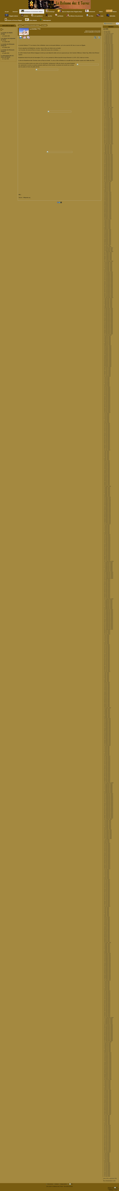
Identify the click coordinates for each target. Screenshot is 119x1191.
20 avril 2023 (107, 855)
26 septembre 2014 (108, 64)
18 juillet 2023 (107, 963)
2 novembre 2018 (108, 262)
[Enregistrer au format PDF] (24, 38)
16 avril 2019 (107, 394)
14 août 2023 (107, 995)
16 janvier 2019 (107, 353)
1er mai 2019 (107, 412)
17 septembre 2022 (108, 802)
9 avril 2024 (107, 1161)
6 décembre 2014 (108, 149)
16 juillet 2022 (107, 726)
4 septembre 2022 (108, 786)
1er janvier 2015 (108, 181)
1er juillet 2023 (107, 942)
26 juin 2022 (107, 701)
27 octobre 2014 (108, 101)
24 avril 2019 (107, 404)
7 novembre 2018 (108, 268)
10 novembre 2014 (108, 118)
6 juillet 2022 (107, 713)
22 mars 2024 (107, 1139)
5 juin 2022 (106, 676)
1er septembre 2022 (108, 782)
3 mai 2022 (106, 636)
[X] (61, 202)
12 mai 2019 (107, 425)
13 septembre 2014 (108, 48)
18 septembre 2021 (108, 619)
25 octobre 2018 (108, 252)
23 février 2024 (107, 1106)
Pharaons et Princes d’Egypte (14, 20)
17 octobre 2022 (108, 838)
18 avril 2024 (107, 1172)
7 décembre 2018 (108, 304)
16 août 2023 (107, 998)
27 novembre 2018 (108, 292)
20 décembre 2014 (108, 166)
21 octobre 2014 (108, 94)
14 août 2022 (107, 761)
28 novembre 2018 (108, 294)
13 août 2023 (107, 994)
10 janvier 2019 (107, 346)
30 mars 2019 (107, 373)
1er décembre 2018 (108, 297)
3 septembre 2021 (108, 601)
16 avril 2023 (107, 850)
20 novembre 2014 (108, 130)
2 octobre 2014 (107, 71)
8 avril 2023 (107, 841)
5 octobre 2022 (107, 824)
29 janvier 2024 (107, 1075)
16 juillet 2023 (107, 960)
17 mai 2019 (107, 431)
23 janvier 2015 (107, 208)
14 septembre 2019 (108, 577)
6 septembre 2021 (108, 605)
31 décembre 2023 (108, 1040)
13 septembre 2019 (108, 575)
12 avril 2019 (107, 389)
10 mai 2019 (107, 423)
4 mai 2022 (106, 637)
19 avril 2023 (107, 854)
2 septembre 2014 (108, 35)
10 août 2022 (107, 756)
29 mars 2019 (107, 372)
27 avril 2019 (107, 407)
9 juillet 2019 (107, 496)
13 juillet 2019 (107, 500)
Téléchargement (46, 20)
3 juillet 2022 (107, 710)
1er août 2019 (107, 523)
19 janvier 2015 (107, 203)
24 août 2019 (107, 551)
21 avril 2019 (107, 400)
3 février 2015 (107, 221)
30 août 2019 (107, 559)
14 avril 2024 (107, 1167)
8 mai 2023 (106, 877)
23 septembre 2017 (108, 248)
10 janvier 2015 (107, 192)
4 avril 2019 (107, 379)
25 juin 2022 (107, 700)
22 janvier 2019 (107, 360)
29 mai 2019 (107, 446)
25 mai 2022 (107, 663)
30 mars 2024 (107, 1149)
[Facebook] (58, 202)
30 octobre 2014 (108, 105)
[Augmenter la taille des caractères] (95, 38)
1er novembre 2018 (108, 261)
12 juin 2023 (107, 919)
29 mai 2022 (107, 667)
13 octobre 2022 (108, 833)
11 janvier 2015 (107, 193)
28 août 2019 (107, 556)
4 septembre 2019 (108, 565)
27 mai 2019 (107, 444)
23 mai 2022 (107, 660)
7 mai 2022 (106, 641)
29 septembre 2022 (108, 816)
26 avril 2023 (107, 862)
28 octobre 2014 (108, 102)
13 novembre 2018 (108, 275)
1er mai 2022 (107, 634)
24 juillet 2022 (107, 735)
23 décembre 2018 (108, 324)
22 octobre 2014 (108, 95)
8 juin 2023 (106, 914)
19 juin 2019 (107, 471)
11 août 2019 (107, 536)
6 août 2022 (107, 751)
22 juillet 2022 (107, 733)
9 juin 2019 (106, 459)
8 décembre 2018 (108, 306)
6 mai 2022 (106, 640)
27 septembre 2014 (108, 65)
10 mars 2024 (107, 1125)
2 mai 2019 (106, 413)
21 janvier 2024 (107, 1066)
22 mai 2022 (107, 659)
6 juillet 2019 (107, 492)
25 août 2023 (107, 1009)
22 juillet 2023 (107, 968)
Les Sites (90, 16)
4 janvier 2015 (107, 185)
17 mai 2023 (107, 888)
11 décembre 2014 (108, 156)
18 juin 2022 (107, 692)
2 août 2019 (107, 525)
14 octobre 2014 (108, 85)
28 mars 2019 (107, 371)
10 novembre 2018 (108, 272)
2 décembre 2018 (108, 298)
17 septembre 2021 (108, 618)
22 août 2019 (107, 549)
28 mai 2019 (107, 445)
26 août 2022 (107, 775)
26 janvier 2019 (107, 365)
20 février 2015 (107, 241)
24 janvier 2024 (107, 1069)
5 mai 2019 (106, 417)
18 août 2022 (107, 766)
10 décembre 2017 (108, 250)
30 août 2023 (107, 1015)
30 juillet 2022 (107, 743)
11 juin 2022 (107, 683)
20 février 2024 (107, 1102)
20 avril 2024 (107, 1175)
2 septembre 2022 (108, 784)
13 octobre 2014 (108, 84)
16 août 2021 (107, 579)
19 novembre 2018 (108, 283)
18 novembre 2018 (108, 281)
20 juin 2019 (107, 473)
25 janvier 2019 (107, 364)
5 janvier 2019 (107, 339)
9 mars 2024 (107, 1124)
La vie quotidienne (38, 16)
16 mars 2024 (107, 1132)
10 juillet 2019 (107, 497)
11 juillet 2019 (107, 498)
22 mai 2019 (107, 438)
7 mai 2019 (106, 419)
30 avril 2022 (107, 632)
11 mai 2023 (107, 880)
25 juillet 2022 (107, 736)
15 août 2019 (107, 540)
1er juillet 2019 (107, 486)
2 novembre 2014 (108, 108)
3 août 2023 (107, 982)
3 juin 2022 (106, 674)
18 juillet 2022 (107, 728)
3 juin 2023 (106, 908)
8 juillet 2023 (107, 951)
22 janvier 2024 (107, 1067)
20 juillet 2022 (107, 730)
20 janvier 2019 (107, 358)
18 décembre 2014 (108, 164)
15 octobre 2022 (108, 836)
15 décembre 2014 (108, 160)
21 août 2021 (107, 585)
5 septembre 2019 (108, 566)
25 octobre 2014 (108, 99)
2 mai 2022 (106, 635)
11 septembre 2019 (108, 573)
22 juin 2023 (107, 931)
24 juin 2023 (107, 934)
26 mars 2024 (107, 1144)
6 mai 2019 (106, 418)
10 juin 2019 (107, 461)
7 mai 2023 (106, 876)
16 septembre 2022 (108, 801)
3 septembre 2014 (108, 36)
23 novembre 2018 (108, 287)
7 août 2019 (107, 531)
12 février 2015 (107, 232)
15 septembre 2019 (108, 578)
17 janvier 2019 (107, 354)
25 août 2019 (107, 553)
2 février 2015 (107, 220)
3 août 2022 (107, 747)
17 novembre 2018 (108, 280)
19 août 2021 (107, 583)
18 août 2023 (107, 1000)
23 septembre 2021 (108, 625)
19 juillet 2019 (107, 508)
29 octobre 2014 (108, 103)
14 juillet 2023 (107, 958)
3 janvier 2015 (107, 183)
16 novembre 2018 (108, 279)
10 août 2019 (107, 534)
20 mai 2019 (107, 435)
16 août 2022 (107, 763)
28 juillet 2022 (107, 740)
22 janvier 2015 (107, 206)
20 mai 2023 (107, 891)
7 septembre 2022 (108, 790)
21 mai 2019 (107, 436)
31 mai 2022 (107, 670)
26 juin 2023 (107, 936)
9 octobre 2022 (107, 828)
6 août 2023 (107, 986)
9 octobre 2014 (107, 79)
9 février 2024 (107, 1089)
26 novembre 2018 (108, 291)
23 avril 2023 (107, 859)
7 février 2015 (107, 226)
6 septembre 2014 (108, 39)
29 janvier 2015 (107, 215)
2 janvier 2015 (107, 182)
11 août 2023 (107, 992)
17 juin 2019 (107, 469)
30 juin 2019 (107, 485)
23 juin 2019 (107, 476)
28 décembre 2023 (108, 1037)
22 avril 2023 (107, 857)
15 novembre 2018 (108, 278)
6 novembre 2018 (108, 267)
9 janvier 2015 (107, 191)
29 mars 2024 (107, 1148)
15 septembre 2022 (108, 799)
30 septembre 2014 (108, 68)
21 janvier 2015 (107, 205)
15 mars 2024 (107, 1131)
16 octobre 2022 (108, 837)
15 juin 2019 (107, 467)
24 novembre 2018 (108, 289)
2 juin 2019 (106, 451)
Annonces (15, 11)
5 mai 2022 (106, 638)
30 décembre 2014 (108, 179)
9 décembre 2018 (108, 307)
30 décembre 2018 (108, 332)
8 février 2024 (107, 1087)
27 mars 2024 (107, 1146)
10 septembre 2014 (108, 44)
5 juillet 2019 (107, 491)
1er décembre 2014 (108, 143)
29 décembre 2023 (108, 1038)
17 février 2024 (107, 1098)
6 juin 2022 (106, 677)
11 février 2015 (107, 231)
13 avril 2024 (107, 1166)
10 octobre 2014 (108, 80)
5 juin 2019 (106, 454)
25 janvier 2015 (107, 210)
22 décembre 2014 (108, 169)
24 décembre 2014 (108, 171)
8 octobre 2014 (107, 78)
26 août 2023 (107, 1010)
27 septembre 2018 (108, 251)
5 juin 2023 (106, 911)
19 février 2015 (107, 240)
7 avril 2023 (107, 839)
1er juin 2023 (107, 906)
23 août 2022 (107, 772)
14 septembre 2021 (108, 614)
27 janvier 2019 (107, 366)
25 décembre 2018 (108, 326)
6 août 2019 (107, 530)
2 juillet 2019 (107, 487)
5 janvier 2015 (107, 186)
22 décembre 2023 (108, 1029)
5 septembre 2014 (108, 38)
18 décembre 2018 (108, 318)
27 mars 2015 (107, 245)
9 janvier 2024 (107, 1051)
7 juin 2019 (106, 457)
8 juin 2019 (106, 458)
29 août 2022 (107, 779)
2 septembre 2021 (108, 600)
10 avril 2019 (107, 387)
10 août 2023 (107, 991)
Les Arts (50, 16)
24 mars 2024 (107, 1142)
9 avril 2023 (107, 842)
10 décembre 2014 (108, 154)
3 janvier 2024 (107, 1044)
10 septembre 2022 (108, 793)
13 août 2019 (107, 538)
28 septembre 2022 (108, 815)
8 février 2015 (107, 227)
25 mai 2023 (107, 897)
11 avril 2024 (107, 1164)
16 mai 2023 (107, 887)
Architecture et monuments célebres (33, 11)
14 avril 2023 (107, 848)
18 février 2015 (107, 239)
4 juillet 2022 (107, 711)
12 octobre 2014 (108, 83)
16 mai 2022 (107, 652)
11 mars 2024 (107, 1126)
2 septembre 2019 (108, 562)
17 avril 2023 (107, 851)
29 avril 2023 (107, 866)
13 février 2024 (107, 1094)
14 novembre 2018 (108, 277)
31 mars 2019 (107, 375)
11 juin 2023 (107, 918)
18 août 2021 (107, 582)
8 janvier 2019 (107, 343)
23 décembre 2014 (108, 170)
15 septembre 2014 (108, 50)
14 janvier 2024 (107, 1057)
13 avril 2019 (107, 390)
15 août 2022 (107, 762)
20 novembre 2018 (108, 284)
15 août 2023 (107, 997)
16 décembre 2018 (108, 315)
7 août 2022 (107, 752)
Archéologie (51, 11)
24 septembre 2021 (108, 626)
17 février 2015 (107, 238)
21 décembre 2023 (108, 1028)
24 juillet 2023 (107, 970)
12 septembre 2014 (108, 47)
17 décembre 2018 (108, 316)
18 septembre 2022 (108, 803)
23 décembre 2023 (108, 1031)
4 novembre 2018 (108, 264)
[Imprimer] (20, 38)
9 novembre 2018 (108, 271)
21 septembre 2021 (108, 623)
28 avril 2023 (107, 865)
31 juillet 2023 (107, 979)
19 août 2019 (107, 545)
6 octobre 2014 (107, 76)
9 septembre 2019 (108, 571)
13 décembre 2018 (108, 312)
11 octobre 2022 (108, 831)
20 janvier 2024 (107, 1064)
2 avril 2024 (107, 1153)
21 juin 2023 (107, 930)
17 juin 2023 (107, 925)
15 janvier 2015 (107, 198)
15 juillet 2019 (107, 503)
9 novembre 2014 (108, 117)
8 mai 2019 (106, 421)
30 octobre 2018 (108, 258)
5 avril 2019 (107, 381)
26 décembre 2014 (108, 174)
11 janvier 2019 (107, 347)
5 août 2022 (107, 750)
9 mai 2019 (106, 422)
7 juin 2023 (106, 913)
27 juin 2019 (107, 481)
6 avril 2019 (107, 382)
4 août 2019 (107, 527)
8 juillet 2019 (107, 494)
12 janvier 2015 (107, 194)
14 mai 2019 (107, 428)
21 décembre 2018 (108, 321)
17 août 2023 (107, 999)
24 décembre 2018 (108, 325)
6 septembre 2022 (108, 789)
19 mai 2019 (107, 434)
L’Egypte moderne (13, 16)
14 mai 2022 (107, 649)
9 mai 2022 (106, 643)
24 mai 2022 (107, 661)
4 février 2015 (107, 222)
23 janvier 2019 (107, 361)
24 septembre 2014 (108, 61)
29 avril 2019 (107, 410)
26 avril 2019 (107, 406)
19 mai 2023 (107, 890)
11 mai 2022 (107, 646)
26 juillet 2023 (107, 972)
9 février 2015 (107, 228)
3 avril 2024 (107, 1154)
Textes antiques (33, 20)
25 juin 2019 (107, 479)
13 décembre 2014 (108, 158)
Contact (57, 1184)
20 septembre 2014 (108, 56)
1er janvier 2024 (108, 1041)
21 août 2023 (107, 1004)
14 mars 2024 (107, 1130)
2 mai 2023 (106, 870)
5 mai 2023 (106, 873)
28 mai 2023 (107, 901)
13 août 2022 (107, 759)
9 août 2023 (107, 989)
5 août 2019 (107, 528)
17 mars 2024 (107, 1133)
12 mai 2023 (107, 882)
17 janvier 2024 (107, 1061)
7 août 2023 (107, 987)
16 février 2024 (107, 1097)
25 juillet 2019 (107, 515)
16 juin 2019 (107, 468)
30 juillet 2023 (107, 977)
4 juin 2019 (106, 453)
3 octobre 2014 (107, 72)
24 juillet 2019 (107, 514)
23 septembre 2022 (108, 809)
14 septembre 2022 (108, 798)
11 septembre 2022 (108, 795)
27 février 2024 (107, 1110)
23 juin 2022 (107, 698)
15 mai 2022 (107, 651)
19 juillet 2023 (107, 964)
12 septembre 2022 (108, 796)
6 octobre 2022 (107, 825)
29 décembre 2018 (108, 331)
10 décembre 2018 (108, 308)
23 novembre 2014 (108, 134)
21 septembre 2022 (108, 807)
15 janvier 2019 (107, 352)
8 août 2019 (107, 532)
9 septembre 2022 (108, 792)
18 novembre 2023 (108, 1025)
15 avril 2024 (107, 1169)
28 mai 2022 (107, 666)
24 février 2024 (107, 1107)
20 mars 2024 (107, 1137)
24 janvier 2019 (107, 362)
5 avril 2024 (107, 1156)
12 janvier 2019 (107, 348)
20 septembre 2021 (108, 621)
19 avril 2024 (107, 1173)
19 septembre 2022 (108, 804)
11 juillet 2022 (107, 720)
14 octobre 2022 (108, 834)
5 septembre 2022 (108, 787)
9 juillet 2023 (107, 952)
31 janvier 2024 (107, 1078)
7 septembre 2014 (108, 41)
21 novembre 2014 (108, 131)
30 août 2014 (107, 31)
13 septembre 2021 (108, 613)
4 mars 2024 (107, 1118)
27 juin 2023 (107, 937)
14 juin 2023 (107, 922)
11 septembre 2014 (108, 45)
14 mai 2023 (107, 884)
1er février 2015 (107, 218)
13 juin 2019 (107, 464)
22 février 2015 (107, 244)
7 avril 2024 (107, 1159)
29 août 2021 (107, 595)
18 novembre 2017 (108, 249)
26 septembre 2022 (108, 813)
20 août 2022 (107, 768)
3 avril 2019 (107, 378)
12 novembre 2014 (108, 120)
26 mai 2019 (107, 442)
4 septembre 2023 (108, 1021)
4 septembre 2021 (108, 602)
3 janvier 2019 (107, 337)
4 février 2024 (107, 1083)
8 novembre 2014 (108, 116)
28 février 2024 (107, 1112)
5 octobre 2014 (107, 74)
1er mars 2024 (107, 1114)
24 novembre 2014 (108, 135)
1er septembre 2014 (108, 33)
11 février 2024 (107, 1091)
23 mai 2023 (107, 895)
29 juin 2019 (107, 484)
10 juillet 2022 (107, 718)
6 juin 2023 (106, 912)
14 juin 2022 (107, 687)
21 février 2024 (107, 1103)
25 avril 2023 (107, 861)
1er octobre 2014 (108, 70)
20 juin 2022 (107, 694)
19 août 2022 (107, 767)
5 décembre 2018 (108, 302)
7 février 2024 (107, 1086)
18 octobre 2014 (108, 90)
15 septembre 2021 (108, 615)
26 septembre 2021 (108, 629)
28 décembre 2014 (108, 176)
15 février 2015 (107, 235)
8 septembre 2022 (108, 791)
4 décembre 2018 (108, 301)
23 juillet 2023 (107, 969)
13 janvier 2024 (107, 1056)
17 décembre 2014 (108, 163)
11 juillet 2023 (107, 954)
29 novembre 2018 (108, 295)
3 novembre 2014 (108, 110)
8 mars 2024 (107, 1123)
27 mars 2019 (107, 370)
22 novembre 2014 (108, 133)
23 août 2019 (107, 550)
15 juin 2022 (107, 688)
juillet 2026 (105, 1178)
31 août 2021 (107, 597)
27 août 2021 (107, 592)
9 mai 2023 (106, 878)
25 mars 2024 (107, 1143)
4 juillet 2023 (107, 946)
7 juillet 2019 (107, 493)
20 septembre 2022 (108, 805)
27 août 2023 (107, 1011)
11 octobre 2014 (108, 82)
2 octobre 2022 (107, 820)
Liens (101, 16)
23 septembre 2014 (108, 60)
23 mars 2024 (107, 1141)
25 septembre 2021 (108, 628)
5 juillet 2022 (107, 712)
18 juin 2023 (107, 926)
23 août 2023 (107, 1006)
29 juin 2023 (107, 940)
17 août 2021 (107, 580)
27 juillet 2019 (107, 517)
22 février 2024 (107, 1104)
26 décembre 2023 (108, 1034)
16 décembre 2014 (108, 162)
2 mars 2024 (107, 1115)
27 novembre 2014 (108, 139)
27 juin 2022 (107, 703)
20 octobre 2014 (108, 93)
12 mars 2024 (107, 1127)
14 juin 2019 (107, 465)
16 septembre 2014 (108, 51)
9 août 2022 (107, 755)
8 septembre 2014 (108, 42)
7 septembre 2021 (108, 606)
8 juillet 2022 (107, 716)
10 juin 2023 (107, 917)
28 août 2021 (107, 594)
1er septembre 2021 (108, 598)
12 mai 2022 (107, 647)
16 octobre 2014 (108, 88)
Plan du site (50, 1184)
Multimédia (112, 16)
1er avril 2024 (107, 1152)
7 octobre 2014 (107, 77)
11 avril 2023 (107, 844)
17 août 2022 (107, 764)
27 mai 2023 (107, 900)
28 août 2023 (107, 1012)
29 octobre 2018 (108, 257)
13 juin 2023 (107, 920)
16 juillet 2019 (107, 504)
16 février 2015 (107, 237)
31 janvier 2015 (107, 217)
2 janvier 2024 (107, 1043)
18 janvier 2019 (107, 355)
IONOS (115, 1190)
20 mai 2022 (107, 657)
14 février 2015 (107, 234)
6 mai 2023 (106, 874)
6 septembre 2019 (108, 567)
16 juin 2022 (107, 689)
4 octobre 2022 (107, 822)
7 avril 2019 (107, 383)
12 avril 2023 (107, 845)
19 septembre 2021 (108, 620)
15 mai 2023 (107, 885)
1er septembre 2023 (108, 1017)
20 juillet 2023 (107, 965)
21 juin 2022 (107, 695)
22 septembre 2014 (108, 59)
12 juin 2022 (107, 684)
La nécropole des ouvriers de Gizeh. (7, 56)
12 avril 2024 (107, 1165)
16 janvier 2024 (107, 1060)
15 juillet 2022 (107, 724)
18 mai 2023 (107, 889)
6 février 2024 (107, 1085)
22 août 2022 (107, 770)
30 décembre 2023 (108, 1039)
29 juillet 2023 (107, 976)
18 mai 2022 (107, 654)
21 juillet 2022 (107, 732)
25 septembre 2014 (108, 62)
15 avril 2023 (107, 849)
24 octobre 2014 (108, 97)
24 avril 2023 (107, 860)
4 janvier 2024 (107, 1045)
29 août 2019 (107, 557)
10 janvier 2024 (107, 1052)
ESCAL (114, 1188)
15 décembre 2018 (108, 314)
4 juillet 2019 (107, 490)
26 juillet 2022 (107, 738)
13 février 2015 (107, 233)
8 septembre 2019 (108, 569)
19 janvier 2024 (107, 1063)
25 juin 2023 (107, 935)
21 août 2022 (107, 769)
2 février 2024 (107, 1080)
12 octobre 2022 (108, 832)
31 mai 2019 (107, 448)
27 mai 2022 (107, 665)
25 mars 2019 (107, 367)
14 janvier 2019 (107, 350)
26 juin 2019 (107, 480)
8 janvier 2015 (107, 189)
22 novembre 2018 (108, 286)
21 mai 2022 (107, 658)
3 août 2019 (107, 526)
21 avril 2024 (107, 1176)
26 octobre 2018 (108, 254)
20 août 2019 (107, 546)
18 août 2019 (107, 544)
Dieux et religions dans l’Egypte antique (72, 11)
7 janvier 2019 (107, 342)
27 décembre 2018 (108, 329)
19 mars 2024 (107, 1136)
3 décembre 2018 (108, 300)
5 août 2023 (107, 985)
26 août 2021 (107, 591)
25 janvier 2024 (107, 1071)
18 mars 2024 (107, 1135)
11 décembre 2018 (108, 309)
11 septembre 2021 (108, 611)
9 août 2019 (107, 533)
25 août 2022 (107, 774)
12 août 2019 (107, 537)
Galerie (101, 11)
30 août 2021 (107, 596)
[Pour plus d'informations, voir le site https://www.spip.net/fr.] (116, 1187)
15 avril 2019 (107, 393)
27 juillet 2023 (107, 974)
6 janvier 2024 (107, 1048)
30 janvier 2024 (107, 1077)
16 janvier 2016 (107, 246)
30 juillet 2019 (107, 521)
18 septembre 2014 (108, 54)
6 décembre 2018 (108, 303)
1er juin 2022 (107, 671)
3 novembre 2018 (108, 263)
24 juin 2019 (107, 477)
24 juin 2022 (107, 699)
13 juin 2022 (107, 686)
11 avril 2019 (107, 388)
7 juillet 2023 (107, 949)
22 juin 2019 (107, 475)
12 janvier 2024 (107, 1055)
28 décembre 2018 (108, 330)
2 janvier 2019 (107, 336)
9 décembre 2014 (108, 153)
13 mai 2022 (107, 648)
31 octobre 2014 (108, 106)
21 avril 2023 (107, 856)
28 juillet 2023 (107, 975)
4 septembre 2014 (108, 37)
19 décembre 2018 (108, 319)
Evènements (92, 11)
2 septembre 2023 (108, 1018)
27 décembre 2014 (108, 175)
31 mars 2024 (107, 1150)
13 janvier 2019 (107, 349)
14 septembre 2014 (108, 49)
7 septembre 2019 (108, 568)
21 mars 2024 (107, 1138)
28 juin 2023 (107, 939)
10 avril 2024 (107, 1162)
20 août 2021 (107, 584)
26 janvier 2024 (107, 1072)
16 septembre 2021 (108, 617)
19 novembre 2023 (108, 1026)
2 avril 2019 (107, 377)
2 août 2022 (107, 746)
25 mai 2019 (107, 441)
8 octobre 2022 (107, 827)
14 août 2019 (107, 539)
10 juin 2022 (107, 682)
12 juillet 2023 (107, 956)
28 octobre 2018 (108, 256)
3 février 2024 (107, 1081)
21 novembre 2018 (108, 285)
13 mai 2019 (107, 427)
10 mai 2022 (107, 644)
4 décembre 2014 (108, 147)
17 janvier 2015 (107, 200)
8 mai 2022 (106, 642)
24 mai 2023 (107, 896)
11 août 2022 (107, 757)
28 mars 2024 (107, 1147)
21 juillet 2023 (107, 966)
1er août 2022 (107, 745)
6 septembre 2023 (108, 1023)
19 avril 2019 (107, 398)
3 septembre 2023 (108, 1020)
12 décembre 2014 (108, 157)
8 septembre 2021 (108, 607)
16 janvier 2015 (107, 199)
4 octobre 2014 (107, 73)
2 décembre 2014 (108, 145)
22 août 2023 (107, 1005)
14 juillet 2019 (107, 502)
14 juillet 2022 (107, 723)
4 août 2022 (107, 749)
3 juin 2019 (106, 452)
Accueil (7, 11)
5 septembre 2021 (108, 603)
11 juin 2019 (107, 462)
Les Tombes (44, 25)
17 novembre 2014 (108, 126)
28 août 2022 (107, 778)
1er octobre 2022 (108, 819)
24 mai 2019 (107, 440)
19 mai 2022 (107, 655)
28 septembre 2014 (108, 66)
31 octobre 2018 (108, 260)
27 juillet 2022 (107, 739)
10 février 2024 (107, 1090)
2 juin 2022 (106, 672)
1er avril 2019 (107, 376)
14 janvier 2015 (107, 197)
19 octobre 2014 (108, 91)
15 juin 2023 (107, 923)
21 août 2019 (107, 548)
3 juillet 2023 (107, 945)
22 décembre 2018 (108, 323)
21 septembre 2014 (108, 57)
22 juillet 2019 (107, 511)
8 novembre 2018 (108, 269)
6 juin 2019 (106, 456)
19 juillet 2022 (107, 729)
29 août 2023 (107, 1014)
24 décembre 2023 (108, 1032)
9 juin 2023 (106, 916)
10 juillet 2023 (107, 953)
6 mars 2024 (107, 1120)
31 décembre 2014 (108, 180)
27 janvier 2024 (107, 1073)
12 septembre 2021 (108, 612)
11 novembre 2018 (108, 273)
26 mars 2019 (107, 369)
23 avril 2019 (107, 402)
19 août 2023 (107, 1002)
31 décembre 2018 (108, 333)
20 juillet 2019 (107, 509)
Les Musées (60, 16)
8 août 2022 (107, 753)
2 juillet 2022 (107, 709)
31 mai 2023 (107, 905)
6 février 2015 (107, 225)
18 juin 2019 (107, 470)
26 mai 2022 (107, 664)
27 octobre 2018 (108, 255)
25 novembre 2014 (108, 136)
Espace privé (63, 1184)
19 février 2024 (107, 1101)
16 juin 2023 (107, 924)
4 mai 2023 (106, 872)
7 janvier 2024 (107, 1049)
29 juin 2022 (107, 705)
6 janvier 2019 (107, 341)
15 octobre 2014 (108, 87)
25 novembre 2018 (108, 290)
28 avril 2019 (107, 408)
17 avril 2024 (107, 1171)
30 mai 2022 (107, 669)
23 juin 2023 (107, 933)
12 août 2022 (107, 758)
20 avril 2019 (107, 399)
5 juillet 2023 (107, 947)
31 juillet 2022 (107, 744)
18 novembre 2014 (108, 128)
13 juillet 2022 (107, 722)
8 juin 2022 (106, 680)
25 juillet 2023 (107, 971)
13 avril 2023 (107, 847)
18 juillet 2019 (107, 507)
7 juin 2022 (106, 678)
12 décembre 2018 (108, 310)
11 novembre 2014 (108, 119)
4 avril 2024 (107, 1155)
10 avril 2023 (107, 843)
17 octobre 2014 (108, 89)
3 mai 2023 (106, 871)
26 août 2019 (107, 554)
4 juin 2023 (106, 910)
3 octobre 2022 (107, 821)
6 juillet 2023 (107, 948)
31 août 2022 (107, 781)
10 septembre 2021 (108, 609)
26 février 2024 (107, 1109)
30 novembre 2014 (108, 142)
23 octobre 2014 (108, 96)
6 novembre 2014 (108, 113)
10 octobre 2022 (108, 830)
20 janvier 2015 (107, 204)
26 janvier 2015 (107, 211)
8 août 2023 (107, 988)
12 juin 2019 (107, 463)
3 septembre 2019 (108, 563)
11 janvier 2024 (107, 1054)
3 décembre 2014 (108, 146)
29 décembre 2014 (108, 177)
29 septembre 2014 (108, 67)
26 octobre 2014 (108, 100)
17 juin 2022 (107, 690)
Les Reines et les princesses (75, 16)
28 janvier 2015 (107, 214)
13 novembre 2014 (108, 122)
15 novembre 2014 (108, 124)
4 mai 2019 (106, 416)
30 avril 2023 (107, 867)
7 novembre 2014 (108, 114)
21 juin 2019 (107, 474)
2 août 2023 (107, 981)
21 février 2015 (107, 243)
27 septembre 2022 (108, 814)
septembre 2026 (113, 1178)
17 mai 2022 (107, 653)
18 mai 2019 (107, 433)
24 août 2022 (107, 773)
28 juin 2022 (107, 704)
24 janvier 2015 (107, 209)
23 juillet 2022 (107, 734)
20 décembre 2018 (108, 320)
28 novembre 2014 (108, 140)
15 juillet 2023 (107, 959)
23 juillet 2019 (107, 513)
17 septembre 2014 (108, 53)
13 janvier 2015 (107, 195)
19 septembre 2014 (108, 55)
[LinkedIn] (59, 202)
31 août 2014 (107, 32)
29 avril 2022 (107, 631)
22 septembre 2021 (108, 624)
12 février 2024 (107, 1092)
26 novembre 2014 (108, 137)
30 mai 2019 (107, 447)
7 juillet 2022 (107, 715)
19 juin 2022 (107, 693)
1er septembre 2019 (108, 561)
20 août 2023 (107, 1003)
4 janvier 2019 (107, 338)
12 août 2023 (107, 993)
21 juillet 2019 (107, 510)
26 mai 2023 (107, 899)
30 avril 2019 (107, 411)
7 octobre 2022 (107, 826)
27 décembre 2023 (108, 1035)
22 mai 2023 (107, 894)
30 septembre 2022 (108, 818)
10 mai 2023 (107, 879)
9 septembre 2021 (108, 608)
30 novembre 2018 (108, 296)
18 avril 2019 (107, 396)
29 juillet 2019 (107, 520)
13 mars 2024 (107, 1129)
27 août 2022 (107, 776)
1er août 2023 (107, 980)
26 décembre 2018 (108, 327)
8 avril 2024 (107, 1160)
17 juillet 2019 (107, 505)
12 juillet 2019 (107, 499)
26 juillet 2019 (107, 516)
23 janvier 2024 (107, 1068)
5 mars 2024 (107, 1119)
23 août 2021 (107, 588)
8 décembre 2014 (108, 152)
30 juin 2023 (107, 941)
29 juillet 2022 (107, 741)
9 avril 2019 (107, 385)
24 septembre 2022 (108, 810)
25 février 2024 (107, 1108)
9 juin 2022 (106, 681)
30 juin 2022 (107, 706)
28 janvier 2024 (107, 1074)
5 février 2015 (107, 223)
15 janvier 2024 (107, 1058)
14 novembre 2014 (108, 123)
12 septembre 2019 (108, 574)
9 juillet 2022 (107, 717)
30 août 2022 (107, 780)
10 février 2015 (107, 229)
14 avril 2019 (107, 392)
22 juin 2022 (107, 697)
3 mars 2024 (107, 1116)
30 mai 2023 (107, 903)
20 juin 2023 (107, 929)
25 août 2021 (107, 590)
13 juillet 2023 (107, 957)
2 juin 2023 (106, 907)
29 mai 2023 (107, 902)
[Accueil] (59, 8)
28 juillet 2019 (107, 519)
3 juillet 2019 (107, 488)
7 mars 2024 (107, 1121)
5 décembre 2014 (108, 148)
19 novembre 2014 (108, 129)
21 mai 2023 (107, 893)
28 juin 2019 (107, 482)
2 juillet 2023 (107, 943)
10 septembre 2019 (108, 572)
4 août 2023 (107, 983)
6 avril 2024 (107, 1158)
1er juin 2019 (107, 450)
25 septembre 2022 (108, 812)
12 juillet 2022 (107, 721)
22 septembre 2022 (108, 808)
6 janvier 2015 (107, 187)
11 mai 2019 (107, 424)
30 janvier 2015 (107, 216)
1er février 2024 (107, 1079)
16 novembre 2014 (108, 125)
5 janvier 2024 (107, 1046)
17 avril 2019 (107, 395)
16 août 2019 (107, 542)
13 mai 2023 (107, 883)
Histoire (114, 11)
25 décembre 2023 (108, 1033)
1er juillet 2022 (107, 707)
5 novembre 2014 (108, 112)
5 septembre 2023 (108, 1022)
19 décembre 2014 (108, 165)
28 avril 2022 (107, 630)
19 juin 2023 (107, 928)
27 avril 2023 (107, 864)
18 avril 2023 (107, 853)
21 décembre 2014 (108, 168)
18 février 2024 (107, 1100)
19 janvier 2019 (107, 356)
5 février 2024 (107, 1084)
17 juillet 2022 (107, 727)
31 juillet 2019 (107, 522)
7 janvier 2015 (107, 188)
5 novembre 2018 (108, 266)
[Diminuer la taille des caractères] (99, 38)
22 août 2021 (107, 586)
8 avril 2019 (107, 384)
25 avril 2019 (107, 405)
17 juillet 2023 (107, 962)
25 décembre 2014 (108, 172)
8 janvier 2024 (107, 1050)
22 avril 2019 (107, 401)
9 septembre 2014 (108, 43)
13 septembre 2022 (108, 797)
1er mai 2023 (107, 868)
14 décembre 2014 (108, 159)
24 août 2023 (107, 1008)
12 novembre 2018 (108, 274)
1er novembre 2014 (108, 107)
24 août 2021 (107, 589)
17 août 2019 (107, 543)
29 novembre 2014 (108, 141)
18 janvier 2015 (107, 202)
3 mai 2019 (106, 415)
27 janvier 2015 (107, 212)
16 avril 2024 (107, 1170)
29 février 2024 (107, 1113)
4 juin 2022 (106, 675)
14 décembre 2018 (108, 313)
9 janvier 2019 (107, 344)
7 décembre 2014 (108, 151)
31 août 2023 (107, 1016)
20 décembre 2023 (108, 1027)
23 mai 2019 (107, 439)
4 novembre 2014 (108, 111)
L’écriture (25, 16)
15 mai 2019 (107, 429)
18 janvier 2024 (107, 1062)
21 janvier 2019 (107, 359)
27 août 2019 (107, 555)
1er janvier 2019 (108, 335)
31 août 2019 (107, 560)
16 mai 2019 (107, 430)
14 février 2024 (107, 1095)
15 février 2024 (107, 1096)
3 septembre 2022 (108, 785)
